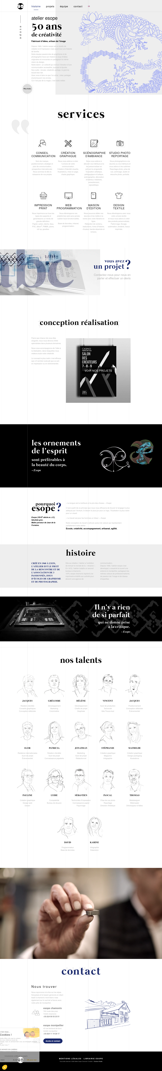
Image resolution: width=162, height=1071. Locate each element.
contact (78, 6)
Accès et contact (53, 1041)
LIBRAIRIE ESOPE (93, 1058)
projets (50, 6)
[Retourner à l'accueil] (20, 6)
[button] (98, 370)
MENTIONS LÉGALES (70, 1058)
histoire (36, 6)
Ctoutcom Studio (98, 1061)
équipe (64, 6)
